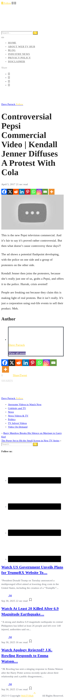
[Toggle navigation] (2, 37)
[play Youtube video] (32, 212)
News (11, 412)
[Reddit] (16, 192)
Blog (12, 50)
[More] (51, 192)
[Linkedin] (22, 192)
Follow (7, 3)
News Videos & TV (18, 415)
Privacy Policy (19, 57)
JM (10, 595)
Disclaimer (16, 61)
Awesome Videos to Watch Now (25, 404)
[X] (10, 192)
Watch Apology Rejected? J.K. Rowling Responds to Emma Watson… (26, 655)
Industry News (19, 54)
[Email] (45, 192)
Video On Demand (18, 427)
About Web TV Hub (21, 46)
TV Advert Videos (17, 423)
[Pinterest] (27, 192)
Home (12, 42)
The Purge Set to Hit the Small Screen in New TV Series (30, 440)
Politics (12, 419)
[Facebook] (4, 192)
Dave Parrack (12, 104)
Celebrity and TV (17, 408)
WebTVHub (27, 695)
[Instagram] (39, 192)
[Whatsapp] (33, 192)
